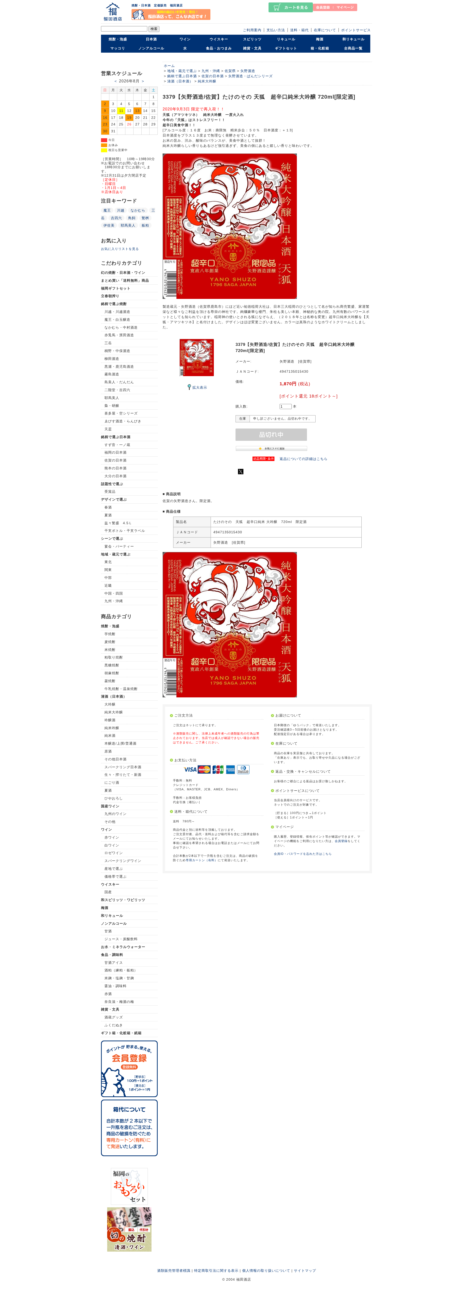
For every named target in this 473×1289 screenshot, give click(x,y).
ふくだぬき (113, 1025)
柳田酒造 (111, 359)
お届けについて (288, 715)
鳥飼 (131, 218)
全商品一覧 (353, 48)
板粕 (145, 225)
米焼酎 (110, 650)
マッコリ (117, 48)
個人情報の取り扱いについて (266, 1271)
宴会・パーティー (119, 546)
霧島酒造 (111, 374)
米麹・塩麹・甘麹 (119, 978)
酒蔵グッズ (113, 1017)
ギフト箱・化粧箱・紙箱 (121, 1033)
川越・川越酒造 (117, 312)
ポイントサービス (356, 30)
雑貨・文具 (252, 48)
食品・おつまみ (219, 48)
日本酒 (151, 39)
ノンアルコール (151, 48)
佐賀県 (230, 71)
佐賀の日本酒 (115, 460)
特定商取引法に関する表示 (216, 1271)
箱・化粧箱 (320, 48)
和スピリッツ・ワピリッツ (123, 900)
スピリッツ (252, 39)
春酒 (108, 507)
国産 (108, 892)
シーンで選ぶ (112, 538)
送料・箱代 (299, 30)
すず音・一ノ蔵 (117, 445)
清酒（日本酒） (114, 696)
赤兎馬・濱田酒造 (119, 335)
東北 (108, 562)
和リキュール (353, 39)
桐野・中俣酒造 (117, 351)
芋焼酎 (110, 634)
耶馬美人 (128, 225)
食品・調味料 (112, 955)
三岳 (108, 343)
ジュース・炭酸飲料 (121, 939)
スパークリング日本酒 (122, 767)
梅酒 (319, 39)
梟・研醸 (111, 406)
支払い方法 (276, 30)
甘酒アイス (113, 963)
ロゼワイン (113, 853)
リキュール (286, 39)
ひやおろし (113, 798)
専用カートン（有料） (202, 860)
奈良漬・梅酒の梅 (119, 1002)
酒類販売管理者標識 (173, 1271)
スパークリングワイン (122, 861)
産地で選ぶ (113, 869)
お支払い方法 (185, 760)
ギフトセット (286, 48)
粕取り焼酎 (113, 657)
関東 (108, 570)
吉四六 (116, 218)
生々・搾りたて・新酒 (122, 775)
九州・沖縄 (113, 601)
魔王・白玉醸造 (117, 320)
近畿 (108, 585)
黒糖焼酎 (111, 665)
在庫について (325, 30)
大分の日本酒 (115, 476)
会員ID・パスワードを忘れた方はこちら (303, 854)
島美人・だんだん (119, 382)
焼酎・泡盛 (118, 39)
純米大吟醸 (113, 712)
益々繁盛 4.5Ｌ (118, 523)
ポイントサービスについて (297, 791)
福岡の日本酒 (115, 452)
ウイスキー (219, 39)
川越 (120, 210)
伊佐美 (109, 225)
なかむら (138, 210)
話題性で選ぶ (112, 484)
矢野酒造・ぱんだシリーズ (250, 76)
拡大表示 (199, 387)
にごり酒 (111, 782)
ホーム (169, 66)
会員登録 (341, 841)
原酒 (108, 751)
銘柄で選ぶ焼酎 (114, 304)
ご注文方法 (183, 715)
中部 (108, 578)
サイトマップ (305, 1271)
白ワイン (111, 845)
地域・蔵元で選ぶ (116, 554)
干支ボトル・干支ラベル (124, 531)
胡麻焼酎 (111, 673)
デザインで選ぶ (114, 499)
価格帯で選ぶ (115, 876)
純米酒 (110, 735)
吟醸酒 (110, 720)
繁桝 (145, 218)
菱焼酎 (110, 681)
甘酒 (108, 931)
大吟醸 (110, 704)
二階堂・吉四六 (117, 390)
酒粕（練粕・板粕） (121, 970)
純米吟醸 (111, 728)
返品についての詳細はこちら (304, 459)
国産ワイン (110, 806)
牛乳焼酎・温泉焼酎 (121, 689)
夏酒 (108, 515)
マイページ (284, 827)
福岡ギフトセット (116, 288)
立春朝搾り (110, 296)
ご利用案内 (252, 30)
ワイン (185, 39)
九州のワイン (115, 814)
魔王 (107, 210)
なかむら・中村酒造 (121, 327)
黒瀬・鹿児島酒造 (119, 366)
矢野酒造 (247, 71)
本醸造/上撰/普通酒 (120, 743)
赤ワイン (111, 837)
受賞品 (110, 491)
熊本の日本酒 (115, 468)
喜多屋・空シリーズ (121, 413)
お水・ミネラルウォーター (123, 947)
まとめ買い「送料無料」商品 (125, 280)
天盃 (108, 429)
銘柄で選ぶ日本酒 (116, 437)
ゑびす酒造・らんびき (122, 421)
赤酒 (108, 994)
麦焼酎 (110, 642)
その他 (110, 822)
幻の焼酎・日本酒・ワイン (123, 273)
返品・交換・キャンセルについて (303, 771)
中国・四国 (113, 593)
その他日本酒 (115, 759)
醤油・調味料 (115, 986)
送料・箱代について (191, 811)
